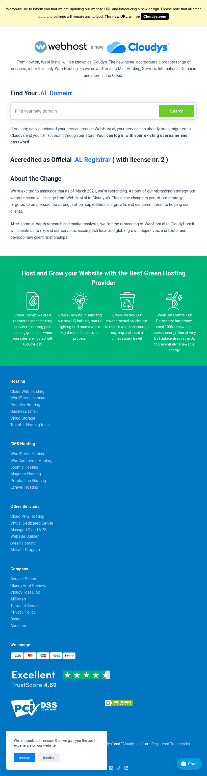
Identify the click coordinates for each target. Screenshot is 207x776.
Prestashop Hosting (28, 480)
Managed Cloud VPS (28, 529)
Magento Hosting (25, 473)
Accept (24, 758)
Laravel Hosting (24, 487)
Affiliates (18, 599)
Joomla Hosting (24, 467)
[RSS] (126, 768)
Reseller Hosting (25, 404)
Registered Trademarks (170, 744)
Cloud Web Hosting (27, 391)
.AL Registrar (92, 159)
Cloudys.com (154, 16)
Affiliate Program (25, 549)
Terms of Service (25, 605)
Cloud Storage (22, 418)
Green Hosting (23, 543)
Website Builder (24, 536)
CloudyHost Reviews (28, 585)
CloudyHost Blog (25, 592)
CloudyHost (132, 744)
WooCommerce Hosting (31, 460)
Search (177, 111)
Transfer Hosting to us (30, 424)
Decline (49, 758)
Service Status (23, 578)
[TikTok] (119, 768)
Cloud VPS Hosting (27, 516)
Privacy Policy (23, 612)
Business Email (24, 411)
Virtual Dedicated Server (31, 523)
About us (18, 625)
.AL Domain (55, 93)
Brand (15, 619)
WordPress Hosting (27, 398)
